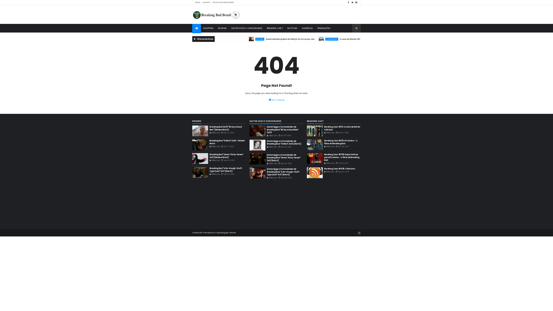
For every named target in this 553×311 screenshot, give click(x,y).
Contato (206, 2)
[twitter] (352, 2)
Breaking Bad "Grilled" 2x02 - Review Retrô (227, 142)
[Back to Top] (359, 233)
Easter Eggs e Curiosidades (246, 28)
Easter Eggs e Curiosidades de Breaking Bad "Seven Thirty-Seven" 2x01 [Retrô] (284, 157)
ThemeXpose (208, 232)
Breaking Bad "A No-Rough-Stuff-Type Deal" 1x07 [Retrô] (226, 170)
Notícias (292, 28)
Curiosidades (323, 39)
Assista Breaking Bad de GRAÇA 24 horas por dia (281, 39)
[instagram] (356, 2)
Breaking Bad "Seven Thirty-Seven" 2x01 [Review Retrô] (227, 156)
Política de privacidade (223, 2)
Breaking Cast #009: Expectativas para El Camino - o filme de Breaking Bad (341, 157)
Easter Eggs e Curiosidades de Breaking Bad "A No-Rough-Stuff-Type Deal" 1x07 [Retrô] (283, 172)
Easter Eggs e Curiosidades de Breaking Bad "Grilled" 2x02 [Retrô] (284, 142)
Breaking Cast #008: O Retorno (339, 168)
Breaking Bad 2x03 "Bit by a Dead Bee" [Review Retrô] (226, 128)
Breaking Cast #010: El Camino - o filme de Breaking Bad (340, 142)
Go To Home (278, 100)
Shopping (208, 28)
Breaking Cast (275, 28)
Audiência (307, 28)
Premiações (323, 28)
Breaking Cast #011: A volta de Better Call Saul (342, 128)
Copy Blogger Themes (226, 232)
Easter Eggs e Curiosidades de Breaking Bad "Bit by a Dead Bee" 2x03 (283, 129)
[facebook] (348, 2)
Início (197, 2)
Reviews (222, 28)
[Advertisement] (308, 14)
